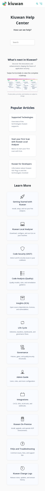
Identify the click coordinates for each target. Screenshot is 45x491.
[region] (22, 85)
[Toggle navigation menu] (41, 3)
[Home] (12, 3)
